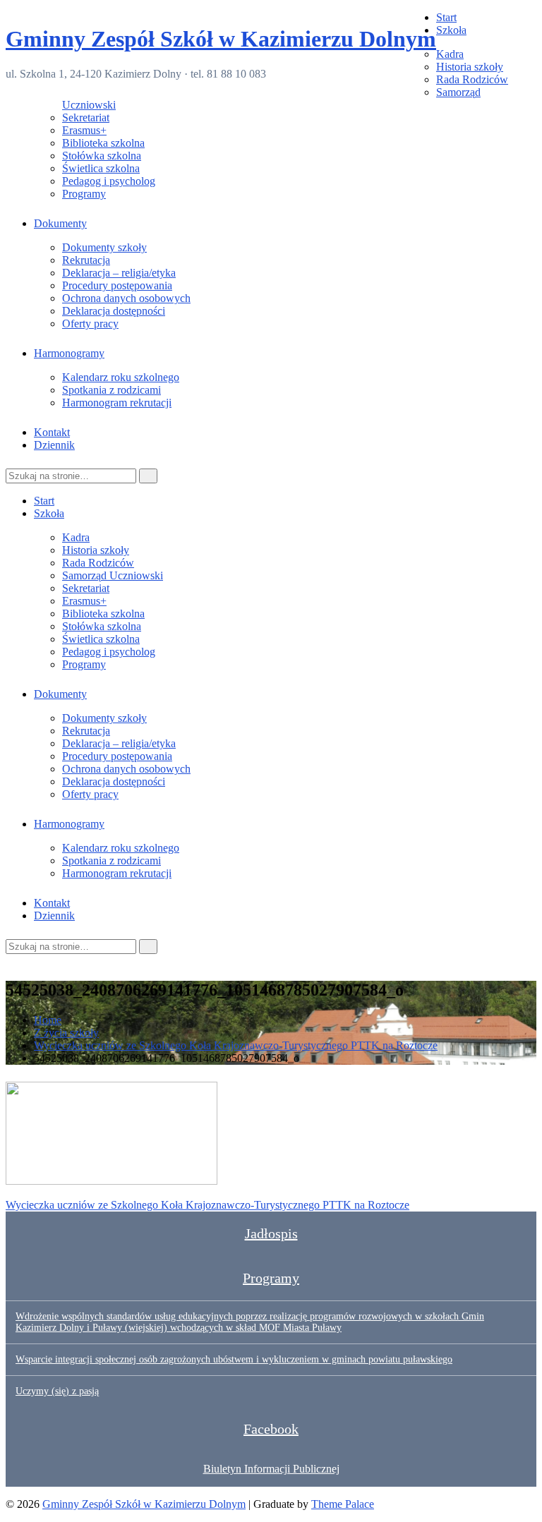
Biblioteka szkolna (103, 143)
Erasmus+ (84, 130)
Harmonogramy (69, 353)
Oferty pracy (90, 324)
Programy (84, 194)
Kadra (450, 54)
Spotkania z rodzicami (111, 390)
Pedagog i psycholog (108, 181)
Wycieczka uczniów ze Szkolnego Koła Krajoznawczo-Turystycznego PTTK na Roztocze (207, 1205)
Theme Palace (342, 1504)
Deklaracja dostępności (113, 311)
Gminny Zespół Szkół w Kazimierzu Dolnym (221, 39)
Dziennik (54, 445)
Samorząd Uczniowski (112, 575)
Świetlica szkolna (101, 168)
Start (446, 17)
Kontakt (52, 432)
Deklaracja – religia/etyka (119, 273)
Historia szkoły (469, 67)
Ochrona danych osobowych (126, 298)
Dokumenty (60, 223)
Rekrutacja (86, 260)
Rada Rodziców (472, 79)
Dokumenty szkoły (104, 247)
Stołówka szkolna (101, 156)
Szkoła (451, 30)
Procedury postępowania (117, 285)
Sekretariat (85, 117)
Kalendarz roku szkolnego (120, 377)
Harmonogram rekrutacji (116, 403)
